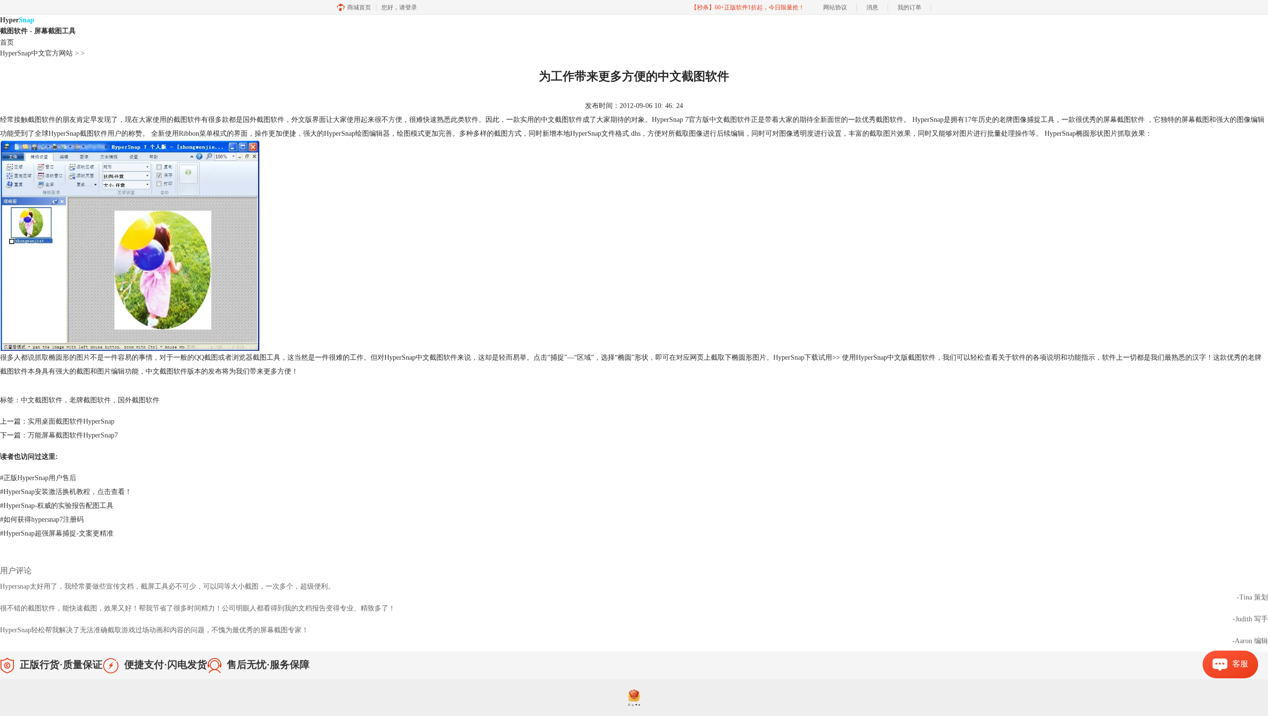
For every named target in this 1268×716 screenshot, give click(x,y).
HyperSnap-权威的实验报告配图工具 (56, 505)
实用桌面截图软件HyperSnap (71, 421)
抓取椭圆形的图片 (62, 357)
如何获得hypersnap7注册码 (42, 519)
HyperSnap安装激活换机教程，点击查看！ (66, 492)
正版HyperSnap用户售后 (38, 478)
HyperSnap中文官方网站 (36, 53)
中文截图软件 (730, 119)
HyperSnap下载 (795, 357)
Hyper (38, 25)
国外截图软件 (138, 400)
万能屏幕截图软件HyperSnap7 (73, 435)
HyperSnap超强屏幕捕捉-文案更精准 (56, 533)
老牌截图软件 (90, 400)
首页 (7, 42)
